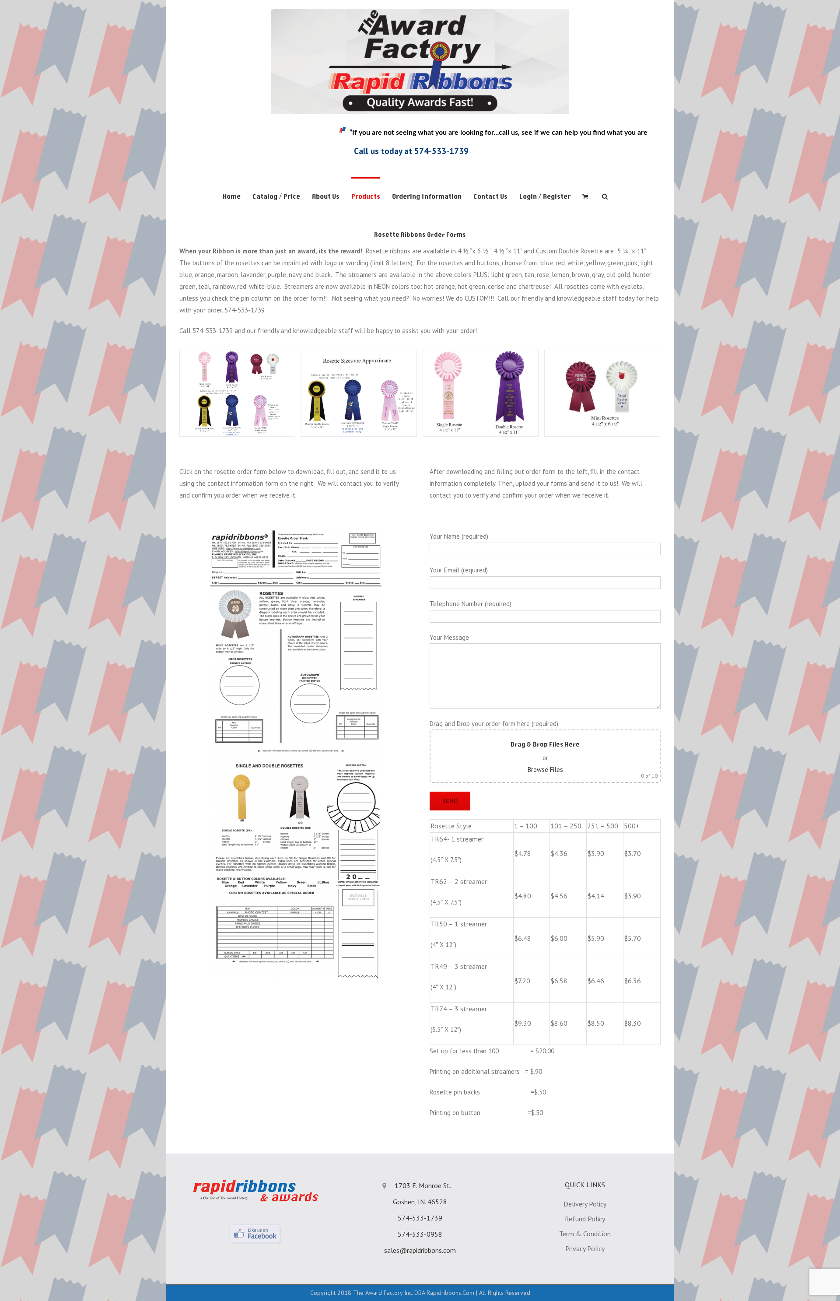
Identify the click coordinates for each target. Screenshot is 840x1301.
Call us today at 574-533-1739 (411, 151)
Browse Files (545, 769)
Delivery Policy (585, 1203)
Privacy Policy (585, 1248)
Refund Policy (585, 1218)
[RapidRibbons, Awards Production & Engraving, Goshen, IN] (208, 144)
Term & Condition (585, 1233)
